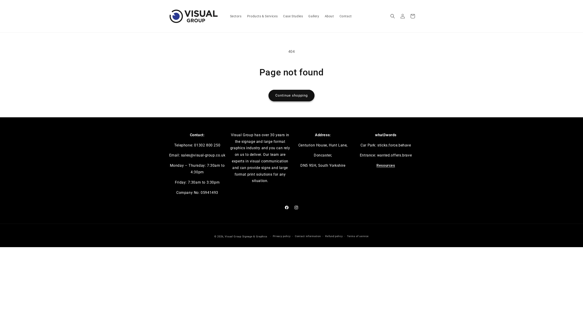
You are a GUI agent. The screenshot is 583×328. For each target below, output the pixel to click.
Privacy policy (282, 236)
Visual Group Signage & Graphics (246, 236)
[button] (393, 16)
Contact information (308, 236)
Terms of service (358, 236)
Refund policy (334, 236)
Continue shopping (291, 95)
